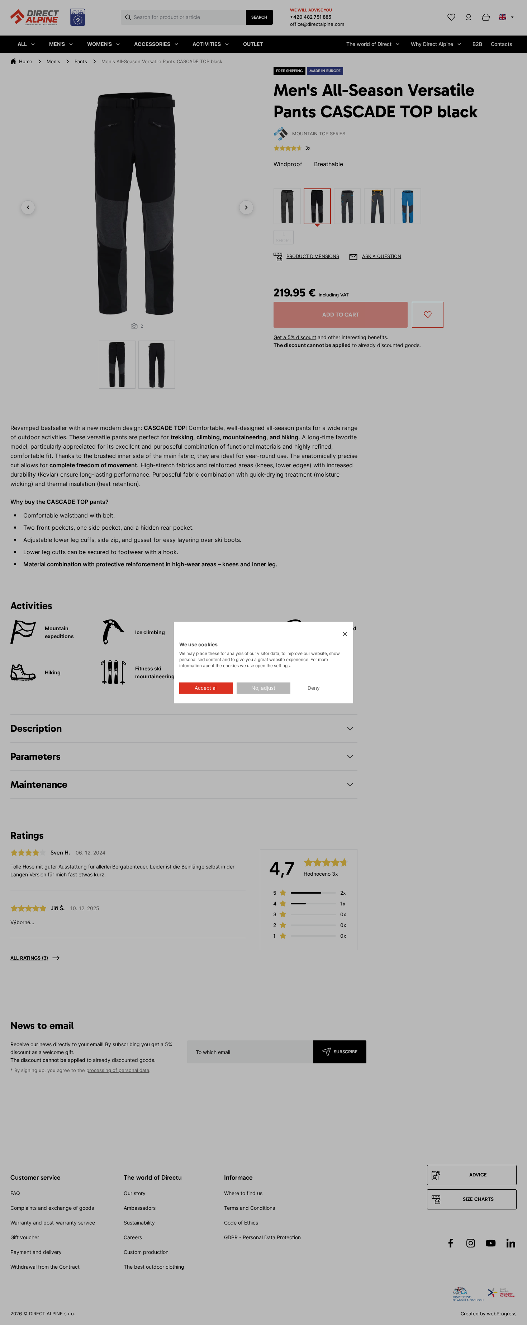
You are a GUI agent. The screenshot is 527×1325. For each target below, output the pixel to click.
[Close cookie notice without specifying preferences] (345, 634)
